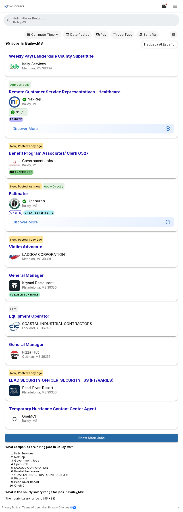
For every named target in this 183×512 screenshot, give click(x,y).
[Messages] (164, 6)
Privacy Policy (11, 507)
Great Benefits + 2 (39, 212)
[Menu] (175, 6)
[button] (91, 20)
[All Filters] (174, 35)
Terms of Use (31, 507)
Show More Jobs (91, 438)
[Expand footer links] (178, 507)
